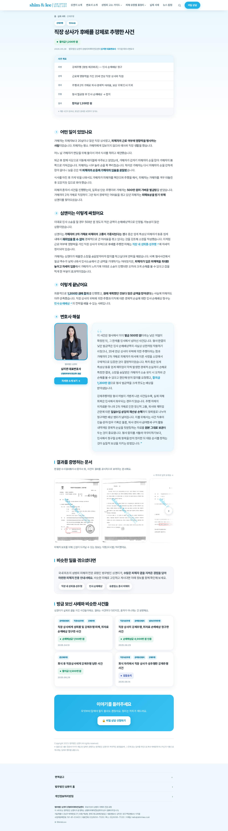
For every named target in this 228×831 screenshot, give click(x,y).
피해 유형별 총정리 (135, 5)
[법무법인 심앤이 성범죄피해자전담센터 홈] (48, 5)
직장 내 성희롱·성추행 (144, 244)
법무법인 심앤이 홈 (114, 786)
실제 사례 (154, 5)
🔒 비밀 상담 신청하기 (114, 720)
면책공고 (114, 777)
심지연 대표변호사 (108, 49)
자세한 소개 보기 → (71, 380)
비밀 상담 (192, 5)
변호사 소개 (91, 5)
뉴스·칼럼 (167, 5)
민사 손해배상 (62, 303)
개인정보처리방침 (114, 796)
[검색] (179, 5)
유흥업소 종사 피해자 (119, 586)
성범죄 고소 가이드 (110, 5)
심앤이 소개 (76, 5)
